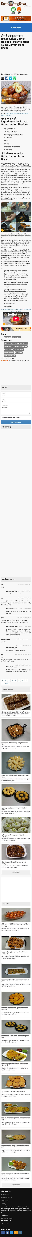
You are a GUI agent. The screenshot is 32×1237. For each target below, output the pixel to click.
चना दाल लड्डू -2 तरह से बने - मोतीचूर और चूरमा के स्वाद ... (15, 1037)
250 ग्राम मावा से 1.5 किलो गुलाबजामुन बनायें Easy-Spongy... (16, 925)
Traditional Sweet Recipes (20, 343)
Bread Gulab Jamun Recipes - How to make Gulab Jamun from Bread (16, 310)
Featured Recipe (19, 349)
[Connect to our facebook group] (7, 1232)
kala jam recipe (16, 337)
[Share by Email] (3, 78)
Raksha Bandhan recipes (20, 346)
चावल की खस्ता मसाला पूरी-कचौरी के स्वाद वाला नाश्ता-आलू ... (16, 1119)
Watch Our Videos (7, 1218)
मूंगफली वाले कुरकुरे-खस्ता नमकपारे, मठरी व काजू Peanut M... (14, 953)
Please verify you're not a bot (11, 417)
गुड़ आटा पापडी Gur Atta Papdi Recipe (13, 1092)
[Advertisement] (16, 57)
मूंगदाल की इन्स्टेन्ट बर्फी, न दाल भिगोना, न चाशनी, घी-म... (15, 981)
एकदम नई (5, 903)
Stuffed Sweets (8, 346)
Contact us (5, 1194)
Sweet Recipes (8, 343)
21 (26, 680)
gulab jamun (7, 337)
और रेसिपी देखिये (15, 872)
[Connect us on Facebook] (3, 1232)
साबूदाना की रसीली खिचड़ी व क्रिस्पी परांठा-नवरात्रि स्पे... (15, 1147)
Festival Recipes (8, 349)
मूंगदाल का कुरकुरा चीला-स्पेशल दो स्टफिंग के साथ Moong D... (15, 1064)
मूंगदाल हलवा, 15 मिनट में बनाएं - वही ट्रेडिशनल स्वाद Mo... (15, 744)
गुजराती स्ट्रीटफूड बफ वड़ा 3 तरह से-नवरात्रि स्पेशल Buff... (15, 1174)
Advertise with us (7, 1197)
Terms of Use (6, 1224)
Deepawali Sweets (9, 352)
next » (7, 683)
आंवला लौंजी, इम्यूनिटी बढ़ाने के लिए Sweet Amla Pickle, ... (14, 863)
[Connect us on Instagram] (20, 1232)
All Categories (6, 1201)
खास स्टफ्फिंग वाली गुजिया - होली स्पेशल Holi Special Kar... (15, 776)
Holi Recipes (18, 352)
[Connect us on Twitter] (11, 1232)
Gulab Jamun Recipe (9, 355)
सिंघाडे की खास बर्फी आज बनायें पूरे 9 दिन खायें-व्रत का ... (16, 712)
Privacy (4, 1227)
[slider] (4, 360)
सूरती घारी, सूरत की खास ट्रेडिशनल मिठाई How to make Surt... (14, 836)
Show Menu (17, 28)
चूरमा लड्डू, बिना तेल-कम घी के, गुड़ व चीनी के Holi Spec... (14, 809)
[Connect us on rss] (16, 1232)
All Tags (4, 1204)
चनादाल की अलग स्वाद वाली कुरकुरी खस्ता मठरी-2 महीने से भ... (15, 1009)
